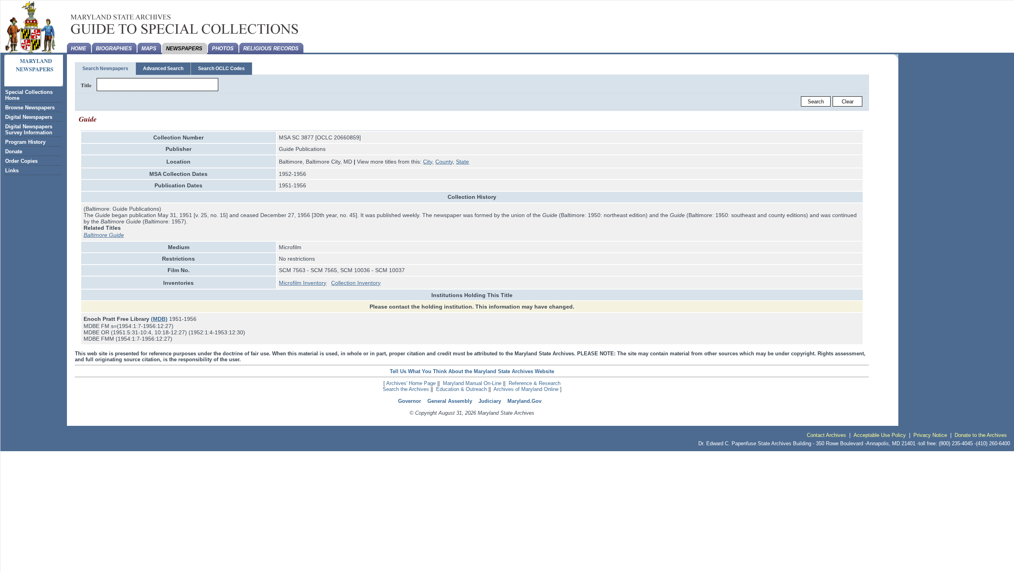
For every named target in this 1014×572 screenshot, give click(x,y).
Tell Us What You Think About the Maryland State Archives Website (472, 371)
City (427, 161)
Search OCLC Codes (221, 68)
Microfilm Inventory (302, 283)
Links (12, 171)
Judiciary (489, 401)
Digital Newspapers (28, 117)
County (444, 161)
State (462, 161)
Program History (25, 142)
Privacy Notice (930, 435)
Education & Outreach (461, 389)
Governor (409, 401)
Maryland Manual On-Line (472, 383)
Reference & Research (534, 383)
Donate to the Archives (981, 435)
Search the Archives (406, 389)
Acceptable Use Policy (880, 435)
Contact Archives (826, 435)
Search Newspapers (105, 68)
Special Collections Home (29, 95)
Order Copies (21, 161)
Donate (13, 151)
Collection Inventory (356, 283)
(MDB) (159, 319)
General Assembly (449, 401)
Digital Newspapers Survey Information (28, 129)
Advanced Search (163, 68)
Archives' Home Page (411, 383)
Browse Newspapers (30, 108)
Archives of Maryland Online (526, 389)
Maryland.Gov (524, 401)
